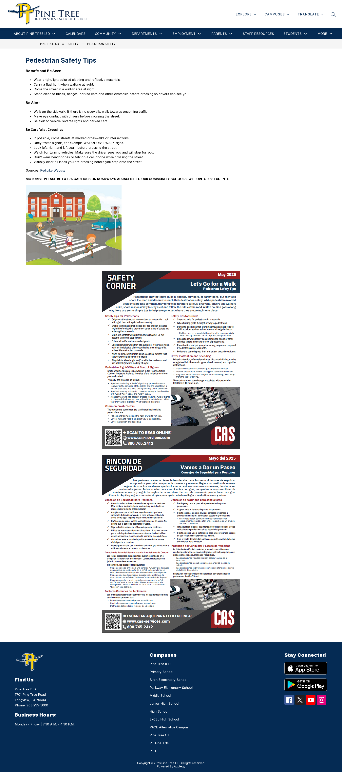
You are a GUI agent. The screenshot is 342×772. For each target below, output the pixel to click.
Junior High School (164, 703)
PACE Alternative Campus (169, 727)
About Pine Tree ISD (32, 34)
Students (292, 34)
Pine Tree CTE (160, 735)
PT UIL (155, 751)
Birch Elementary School (168, 680)
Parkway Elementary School (171, 688)
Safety (73, 44)
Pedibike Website (52, 170)
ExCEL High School (164, 719)
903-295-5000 (37, 705)
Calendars (76, 34)
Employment (184, 34)
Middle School (160, 696)
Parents (219, 34)
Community (105, 34)
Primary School (161, 672)
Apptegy (179, 766)
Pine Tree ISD (49, 44)
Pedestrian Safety (101, 44)
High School (159, 711)
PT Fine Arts (159, 743)
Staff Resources (258, 34)
